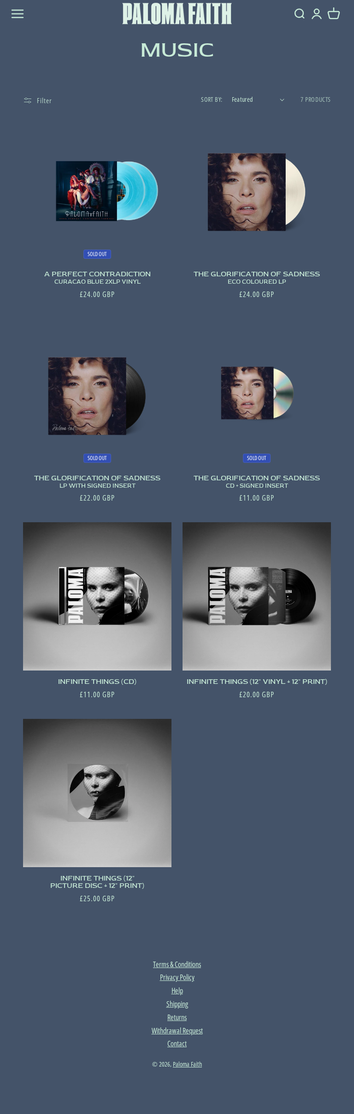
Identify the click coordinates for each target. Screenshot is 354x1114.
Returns (177, 1017)
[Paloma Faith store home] (177, 13)
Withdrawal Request (177, 1031)
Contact (177, 1043)
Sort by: (211, 99)
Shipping (177, 1004)
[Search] (299, 13)
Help (177, 991)
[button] (333, 13)
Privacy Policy (177, 977)
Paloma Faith (187, 1064)
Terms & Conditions (177, 964)
